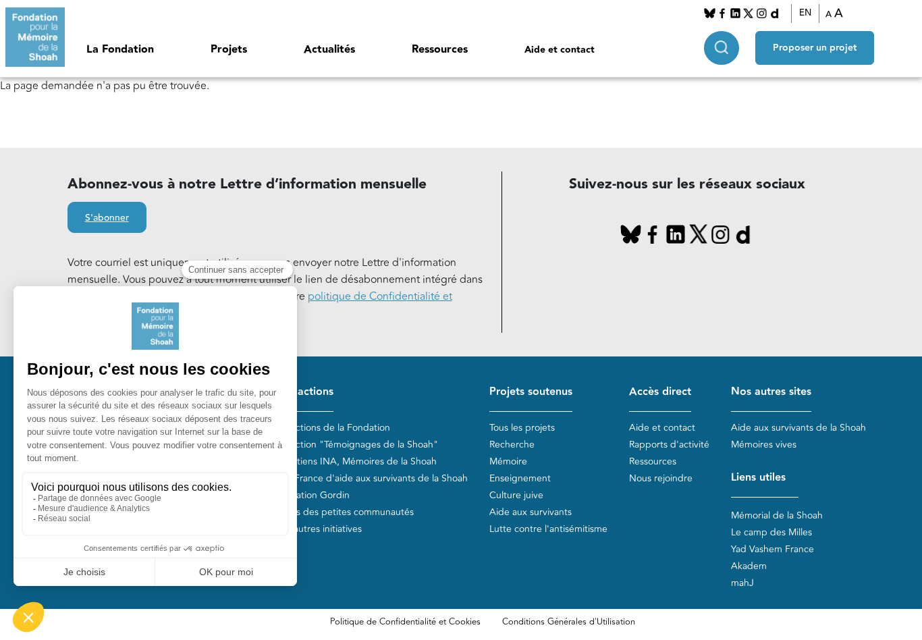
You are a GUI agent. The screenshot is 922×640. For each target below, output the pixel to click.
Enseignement (520, 478)
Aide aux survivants (530, 512)
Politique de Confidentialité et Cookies (405, 622)
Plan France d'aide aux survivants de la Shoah (371, 478)
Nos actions (303, 391)
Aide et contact (559, 50)
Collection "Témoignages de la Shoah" (356, 444)
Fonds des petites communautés (344, 512)
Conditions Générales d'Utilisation (568, 622)
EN (805, 13)
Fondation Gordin (312, 495)
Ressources (440, 49)
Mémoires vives (763, 444)
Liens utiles (758, 477)
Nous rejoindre (661, 478)
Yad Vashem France (772, 549)
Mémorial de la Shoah (777, 515)
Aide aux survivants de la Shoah (798, 428)
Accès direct (660, 391)
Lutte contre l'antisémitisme (548, 529)
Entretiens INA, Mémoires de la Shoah (355, 461)
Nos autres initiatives (318, 529)
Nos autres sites (771, 391)
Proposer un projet (815, 48)
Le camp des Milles (771, 532)
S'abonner (107, 218)
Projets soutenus (530, 391)
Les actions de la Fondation (332, 428)
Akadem (749, 566)
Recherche (512, 444)
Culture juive (516, 495)
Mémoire (508, 461)
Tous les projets (522, 428)
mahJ (742, 583)
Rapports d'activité (669, 444)
